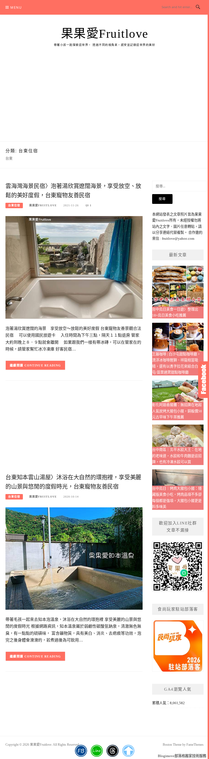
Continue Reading (42, 365)
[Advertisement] (104, 101)
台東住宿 (14, 205)
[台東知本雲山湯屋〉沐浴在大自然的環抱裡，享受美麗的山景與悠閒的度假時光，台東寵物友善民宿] (74, 558)
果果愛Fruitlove (104, 33)
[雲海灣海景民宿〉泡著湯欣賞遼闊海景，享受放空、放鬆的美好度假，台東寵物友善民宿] (74, 267)
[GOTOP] (128, 751)
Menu (16, 7)
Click (203, 379)
